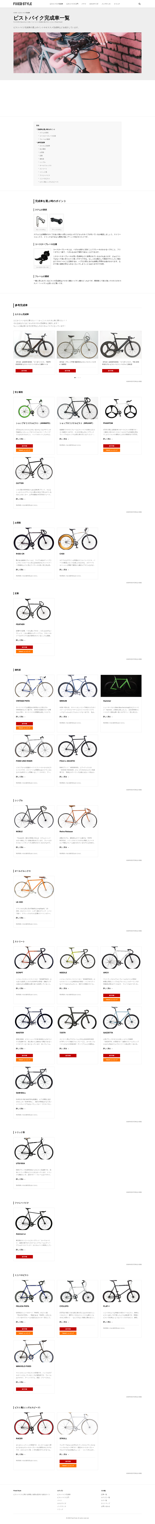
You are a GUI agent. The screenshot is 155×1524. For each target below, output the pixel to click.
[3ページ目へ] (78, 377)
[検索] (139, 4)
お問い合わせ (105, 1506)
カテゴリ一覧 (105, 1497)
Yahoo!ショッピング (24, 450)
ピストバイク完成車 (56, 4)
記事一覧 (104, 1494)
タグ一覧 (104, 1500)
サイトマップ (105, 1503)
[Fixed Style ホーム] (22, 3)
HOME (15, 13)
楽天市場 (24, 446)
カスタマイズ (93, 4)
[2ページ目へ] (76, 377)
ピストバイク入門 (72, 4)
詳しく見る (21, 439)
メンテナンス (106, 4)
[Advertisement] (55, 98)
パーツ (84, 4)
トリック (117, 4)
